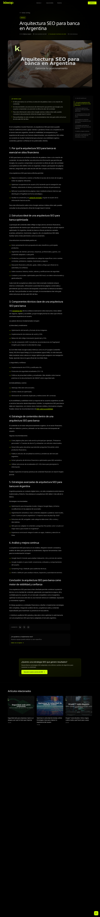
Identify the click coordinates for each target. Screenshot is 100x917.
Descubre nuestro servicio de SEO (33, 672)
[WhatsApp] (28, 627)
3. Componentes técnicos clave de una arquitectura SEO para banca (82, 115)
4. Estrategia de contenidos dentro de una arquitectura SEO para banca (83, 121)
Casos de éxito (49, 3)
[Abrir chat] (96, 913)
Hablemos (92, 3)
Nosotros (59, 3)
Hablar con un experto (16, 642)
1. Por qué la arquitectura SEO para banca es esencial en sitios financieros (83, 104)
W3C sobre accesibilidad (44, 409)
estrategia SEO (17, 311)
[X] (24, 627)
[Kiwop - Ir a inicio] (8, 2)
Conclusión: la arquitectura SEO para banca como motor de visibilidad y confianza (83, 135)
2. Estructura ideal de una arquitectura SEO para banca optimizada (82, 109)
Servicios (38, 3)
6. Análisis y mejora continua (82, 131)
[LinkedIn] (20, 627)
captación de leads (35, 198)
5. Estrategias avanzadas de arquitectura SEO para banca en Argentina (83, 127)
